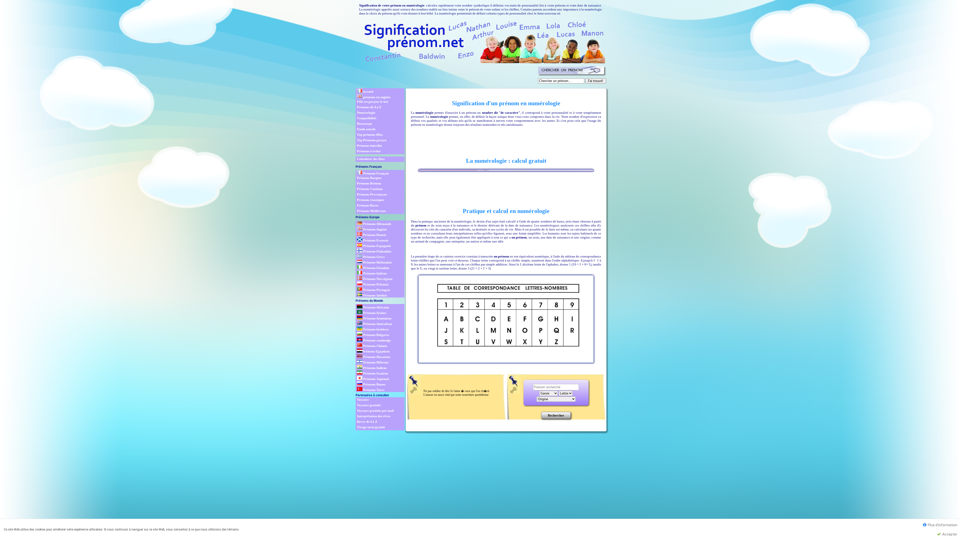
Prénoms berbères (375, 329)
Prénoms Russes (374, 384)
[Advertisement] (446, 76)
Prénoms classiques (370, 200)
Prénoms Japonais (375, 379)
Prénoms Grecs (373, 257)
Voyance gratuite (369, 405)
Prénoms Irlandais (375, 268)
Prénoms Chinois (374, 346)
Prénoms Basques (369, 178)
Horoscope (364, 124)
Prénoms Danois (374, 235)
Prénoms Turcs (373, 390)
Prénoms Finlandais (376, 251)
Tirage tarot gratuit (371, 427)
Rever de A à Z (367, 422)
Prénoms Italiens (374, 273)
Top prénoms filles (370, 134)
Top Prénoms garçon (371, 140)
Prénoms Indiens (374, 368)
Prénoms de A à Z (369, 107)
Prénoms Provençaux (372, 194)
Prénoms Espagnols (376, 246)
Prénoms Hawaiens (376, 357)
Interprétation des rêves (373, 416)
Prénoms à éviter (369, 151)
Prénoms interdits (369, 146)
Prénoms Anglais (374, 229)
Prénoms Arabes (374, 313)
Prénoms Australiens (377, 324)
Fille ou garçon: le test (372, 102)
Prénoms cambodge (376, 340)
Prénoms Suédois (374, 295)
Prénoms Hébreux (375, 362)
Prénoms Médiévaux (371, 211)
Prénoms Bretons (369, 183)
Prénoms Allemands (376, 224)
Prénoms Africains (375, 307)
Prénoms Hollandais (377, 262)
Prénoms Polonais (375, 284)
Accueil (367, 92)
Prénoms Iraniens (375, 373)
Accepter (949, 534)
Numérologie (366, 112)
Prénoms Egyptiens (376, 351)
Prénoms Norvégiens (377, 279)
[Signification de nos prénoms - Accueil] (480, 41)
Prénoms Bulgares (375, 335)
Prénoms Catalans (370, 189)
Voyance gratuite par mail (375, 410)
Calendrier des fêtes (371, 159)
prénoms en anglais (376, 97)
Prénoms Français (375, 173)
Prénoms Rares (367, 205)
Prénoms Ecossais (375, 240)
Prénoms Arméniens (376, 318)
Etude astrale (366, 129)
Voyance (363, 400)
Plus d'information (942, 525)
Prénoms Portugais (376, 290)
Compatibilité (366, 118)
